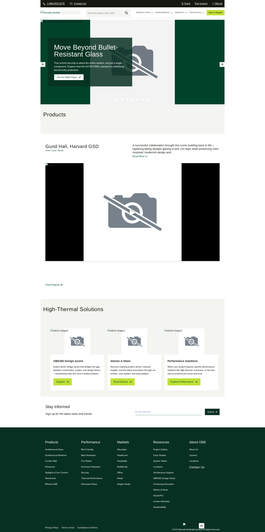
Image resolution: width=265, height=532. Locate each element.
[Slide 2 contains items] (122, 99)
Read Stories (120, 382)
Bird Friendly (87, 449)
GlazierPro (158, 495)
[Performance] (172, 14)
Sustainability (159, 507)
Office (120, 472)
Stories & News (160, 489)
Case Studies (159, 455)
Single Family (123, 484)
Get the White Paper (67, 77)
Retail (120, 478)
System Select (160, 461)
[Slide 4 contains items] (132, 99)
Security (85, 472)
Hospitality (122, 461)
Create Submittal (161, 501)
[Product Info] (152, 14)
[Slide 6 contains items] (143, 99)
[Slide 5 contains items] (137, 99)
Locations (158, 467)
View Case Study (54, 150)
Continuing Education (163, 484)
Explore (60, 382)
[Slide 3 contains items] (127, 99)
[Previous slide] (42, 64)
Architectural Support (163, 472)
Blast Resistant (88, 455)
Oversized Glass (89, 484)
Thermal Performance (91, 478)
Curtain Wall (51, 461)
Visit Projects (52, 285)
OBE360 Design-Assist (164, 478)
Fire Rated (86, 461)
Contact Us (196, 467)
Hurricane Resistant (90, 467)
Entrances (50, 467)
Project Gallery (160, 449)
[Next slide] (222, 64)
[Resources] (203, 14)
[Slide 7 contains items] (148, 99)
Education (122, 449)
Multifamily (122, 467)
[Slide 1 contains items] (116, 99)
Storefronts (50, 478)
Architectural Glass (54, 449)
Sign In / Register (215, 12)
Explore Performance (182, 382)
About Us (193, 449)
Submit (210, 412)
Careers (193, 455)
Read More (138, 156)
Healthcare (122, 455)
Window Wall (51, 484)
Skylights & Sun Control (56, 472)
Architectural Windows (56, 455)
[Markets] (186, 14)
